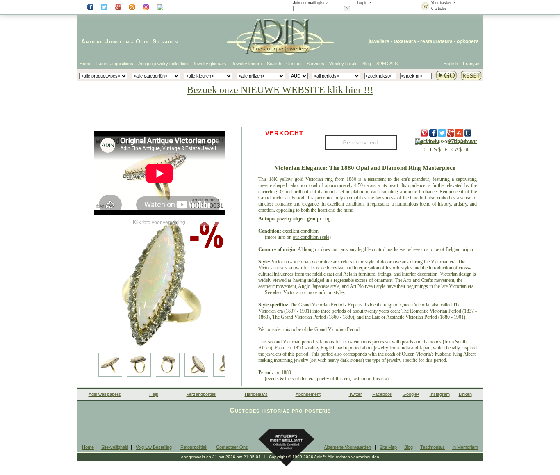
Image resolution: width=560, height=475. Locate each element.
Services (315, 63)
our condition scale (311, 237)
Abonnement (308, 394)
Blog (366, 63)
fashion (359, 378)
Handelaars (256, 394)
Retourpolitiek (193, 447)
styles (339, 292)
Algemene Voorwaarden (347, 447)
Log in (362, 3)
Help (153, 394)
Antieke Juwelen (105, 41)
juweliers (379, 41)
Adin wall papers (105, 394)
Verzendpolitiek (201, 394)
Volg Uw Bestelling (154, 447)
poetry (323, 378)
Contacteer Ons (232, 447)
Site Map (388, 447)
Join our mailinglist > (310, 3)
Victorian (292, 292)
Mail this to (427, 141)
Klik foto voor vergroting (159, 222)
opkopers (468, 41)
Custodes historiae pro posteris (280, 410)
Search (274, 63)
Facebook (382, 394)
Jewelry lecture (247, 63)
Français (471, 63)
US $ (435, 150)
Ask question (462, 141)
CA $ (456, 150)
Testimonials (432, 447)
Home (85, 63)
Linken (465, 394)
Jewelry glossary (210, 63)
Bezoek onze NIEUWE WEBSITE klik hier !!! (280, 89)
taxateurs (405, 41)
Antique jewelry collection (163, 63)
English (451, 63)
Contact (294, 63)
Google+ (411, 394)
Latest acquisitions (114, 63)
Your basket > (443, 3)
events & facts (280, 378)
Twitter (355, 394)
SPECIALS (387, 63)
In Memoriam (465, 447)
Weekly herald (343, 63)
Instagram (440, 394)
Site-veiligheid (114, 447)
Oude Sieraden (157, 41)
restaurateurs (436, 41)
